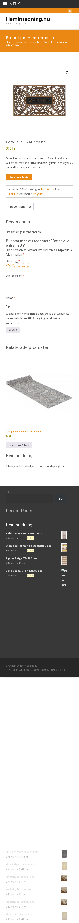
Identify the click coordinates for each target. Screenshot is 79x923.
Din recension (15, 275)
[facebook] (70, 12)
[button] (67, 72)
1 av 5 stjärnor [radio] (8, 265)
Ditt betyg (13, 261)
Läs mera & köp (19, 177)
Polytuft (13, 194)
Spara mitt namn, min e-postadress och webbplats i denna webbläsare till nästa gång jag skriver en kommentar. (38, 318)
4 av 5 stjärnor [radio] (23, 265)
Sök (8, 492)
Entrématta (47, 189)
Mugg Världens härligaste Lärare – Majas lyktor (36, 466)
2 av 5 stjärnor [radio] (13, 265)
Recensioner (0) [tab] (20, 206)
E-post (11, 306)
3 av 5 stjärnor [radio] (18, 265)
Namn (10, 298)
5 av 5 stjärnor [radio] (28, 265)
